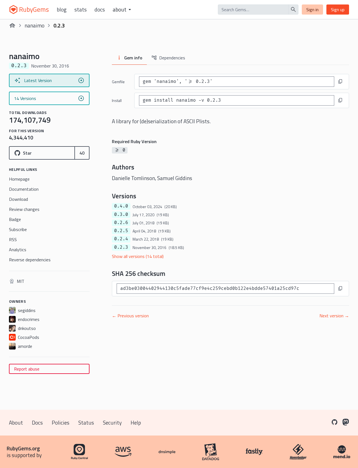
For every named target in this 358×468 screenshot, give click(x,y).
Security (112, 422)
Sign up (338, 9)
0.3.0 (121, 214)
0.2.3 (121, 247)
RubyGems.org (23, 448)
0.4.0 (121, 206)
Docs (100, 9)
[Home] (12, 25)
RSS (13, 239)
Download (18, 199)
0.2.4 (121, 239)
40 (81, 153)
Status (86, 422)
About (16, 422)
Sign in (312, 9)
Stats (80, 9)
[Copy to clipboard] (340, 81)
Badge (15, 219)
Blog (62, 9)
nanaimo (34, 25)
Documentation (24, 189)
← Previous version (130, 315)
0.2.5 (121, 231)
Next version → (334, 315)
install (117, 100)
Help (136, 422)
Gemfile (118, 82)
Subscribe (18, 229)
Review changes (24, 209)
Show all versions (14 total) (138, 256)
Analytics (17, 249)
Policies (60, 422)
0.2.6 (121, 222)
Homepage (19, 179)
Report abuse (26, 368)
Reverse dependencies (30, 259)
